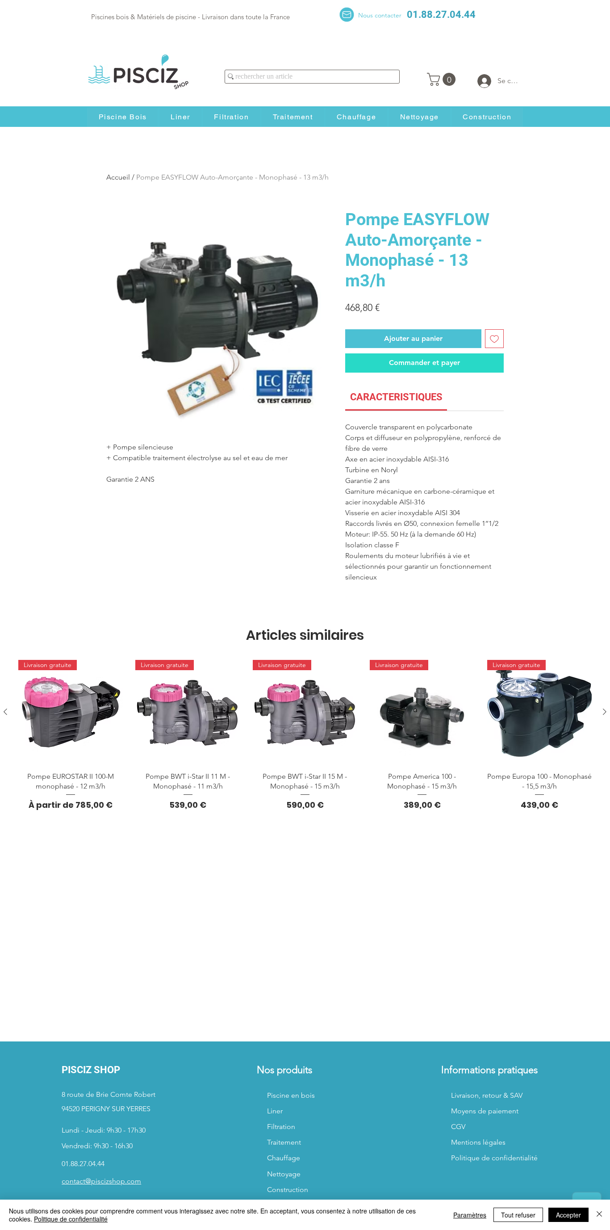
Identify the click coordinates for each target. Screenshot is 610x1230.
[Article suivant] (604, 711)
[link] (396, 397)
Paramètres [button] (469, 1214)
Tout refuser (518, 1214)
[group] (305, 735)
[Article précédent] (5, 711)
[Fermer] (599, 1215)
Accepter (568, 1214)
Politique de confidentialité (71, 1218)
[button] (443, 79)
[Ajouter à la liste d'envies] (494, 338)
